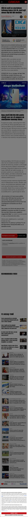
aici (10, 500)
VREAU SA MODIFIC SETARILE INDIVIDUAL (14, 515)
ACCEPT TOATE (14, 513)
